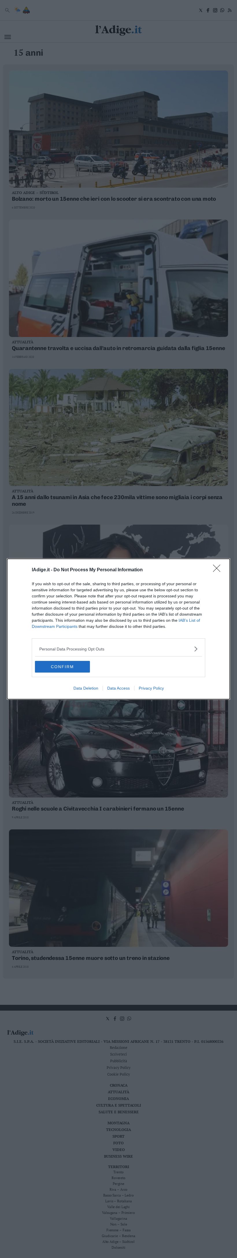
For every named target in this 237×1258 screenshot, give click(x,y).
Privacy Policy (151, 688)
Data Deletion (85, 688)
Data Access (118, 688)
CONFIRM (62, 666)
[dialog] (118, 629)
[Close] (218, 570)
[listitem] (118, 649)
